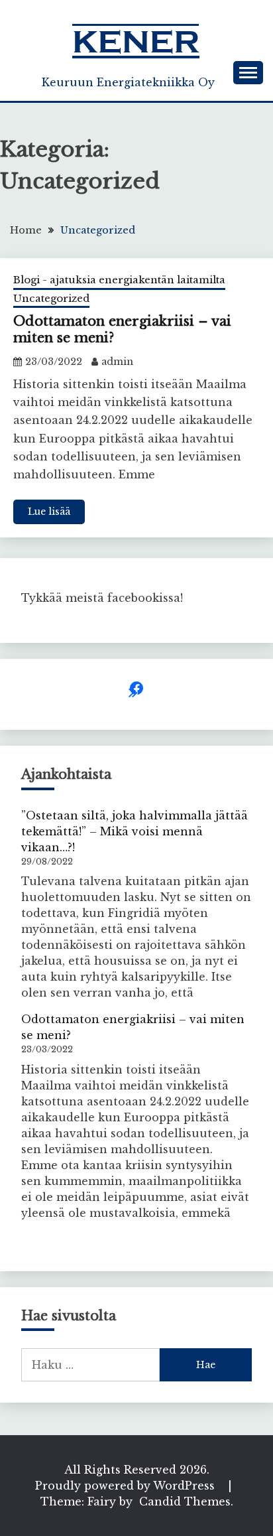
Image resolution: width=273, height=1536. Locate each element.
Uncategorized (51, 298)
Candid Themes (185, 1501)
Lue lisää (49, 512)
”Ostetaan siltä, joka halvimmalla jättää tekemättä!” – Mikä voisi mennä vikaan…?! (134, 831)
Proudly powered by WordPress (126, 1485)
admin (117, 362)
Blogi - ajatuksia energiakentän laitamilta (119, 279)
